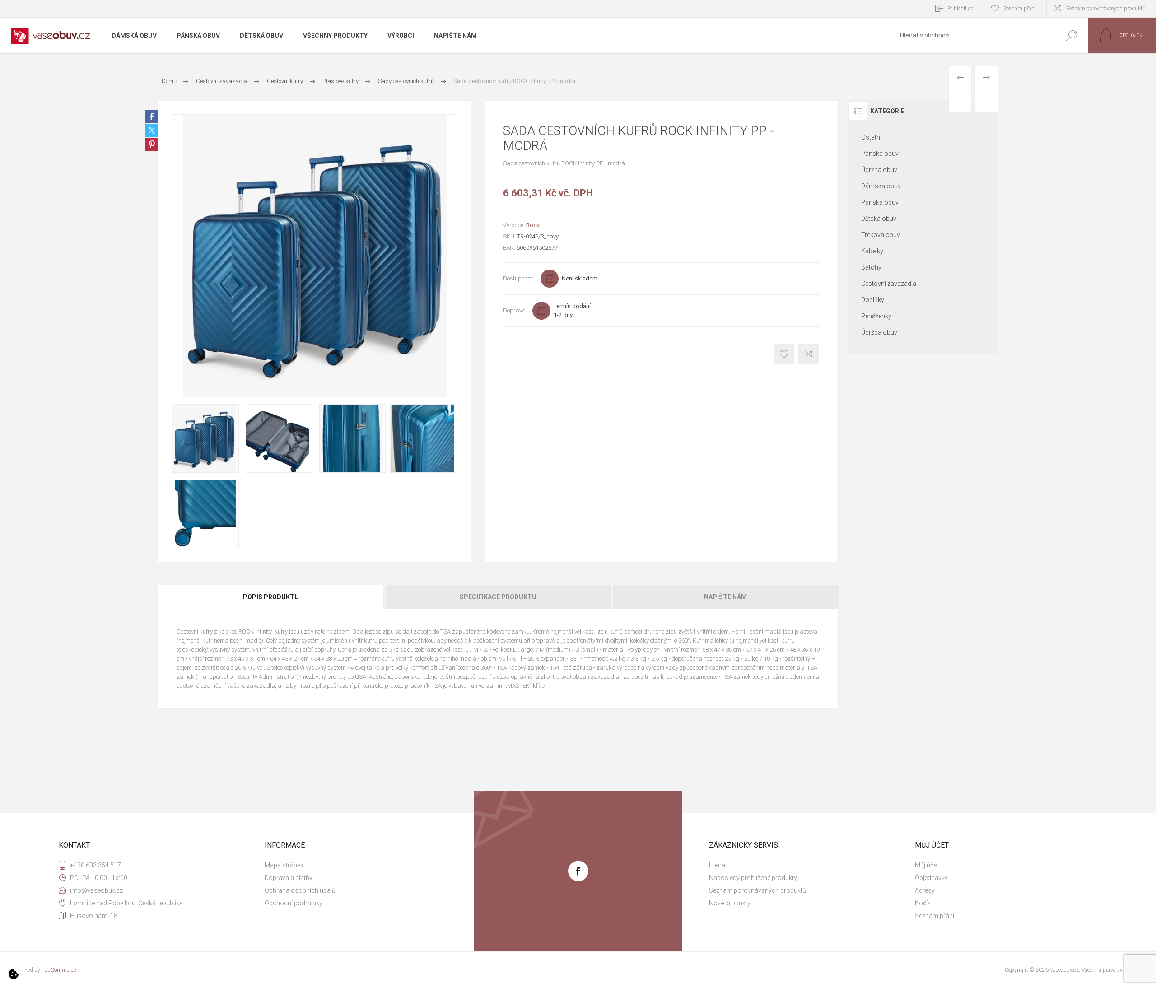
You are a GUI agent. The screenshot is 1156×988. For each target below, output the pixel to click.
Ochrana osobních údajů (300, 890)
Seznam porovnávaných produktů (1106, 8)
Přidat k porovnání (808, 354)
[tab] (271, 597)
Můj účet (926, 865)
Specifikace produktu (498, 597)
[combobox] (972, 35)
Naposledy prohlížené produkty (753, 877)
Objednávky (931, 877)
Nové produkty (729, 903)
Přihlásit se (960, 8)
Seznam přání (934, 915)
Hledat (1071, 35)
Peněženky (876, 316)
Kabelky (872, 251)
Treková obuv (880, 234)
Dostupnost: (518, 278)
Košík (923, 903)
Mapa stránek (284, 865)
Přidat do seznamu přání (784, 354)
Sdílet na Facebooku (151, 116)
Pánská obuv (880, 153)
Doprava (514, 310)
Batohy (871, 267)
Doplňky (872, 299)
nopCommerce (59, 970)
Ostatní (871, 137)
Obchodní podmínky (293, 903)
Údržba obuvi (880, 332)
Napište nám (725, 597)
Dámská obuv (881, 186)
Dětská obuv (878, 218)
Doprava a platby (288, 877)
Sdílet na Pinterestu (151, 144)
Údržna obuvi (880, 169)
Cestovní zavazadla (888, 283)
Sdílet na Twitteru (151, 130)
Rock (533, 225)
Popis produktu (271, 597)
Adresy (925, 890)
